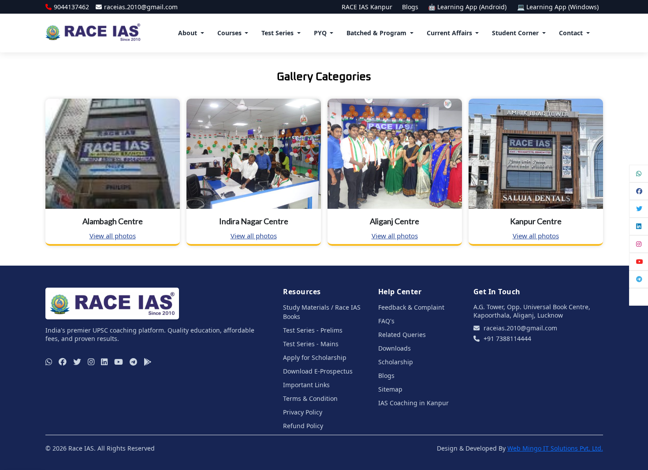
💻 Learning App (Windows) (558, 7)
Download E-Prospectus (318, 371)
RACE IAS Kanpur (367, 7)
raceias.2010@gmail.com (141, 7)
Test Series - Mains (311, 344)
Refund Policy (303, 426)
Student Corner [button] (515, 33)
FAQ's (386, 321)
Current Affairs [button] (449, 33)
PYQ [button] (320, 33)
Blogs (410, 7)
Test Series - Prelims (313, 330)
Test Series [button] (277, 33)
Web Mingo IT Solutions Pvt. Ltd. (555, 448)
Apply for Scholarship (314, 357)
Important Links (306, 385)
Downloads (394, 348)
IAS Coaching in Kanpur (413, 403)
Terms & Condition (310, 398)
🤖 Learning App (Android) (468, 7)
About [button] (187, 33)
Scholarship (395, 362)
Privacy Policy (302, 412)
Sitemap (390, 389)
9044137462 (71, 7)
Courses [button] (229, 33)
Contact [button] (571, 33)
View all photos (112, 235)
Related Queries (402, 334)
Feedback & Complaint (411, 307)
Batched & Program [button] (376, 33)
